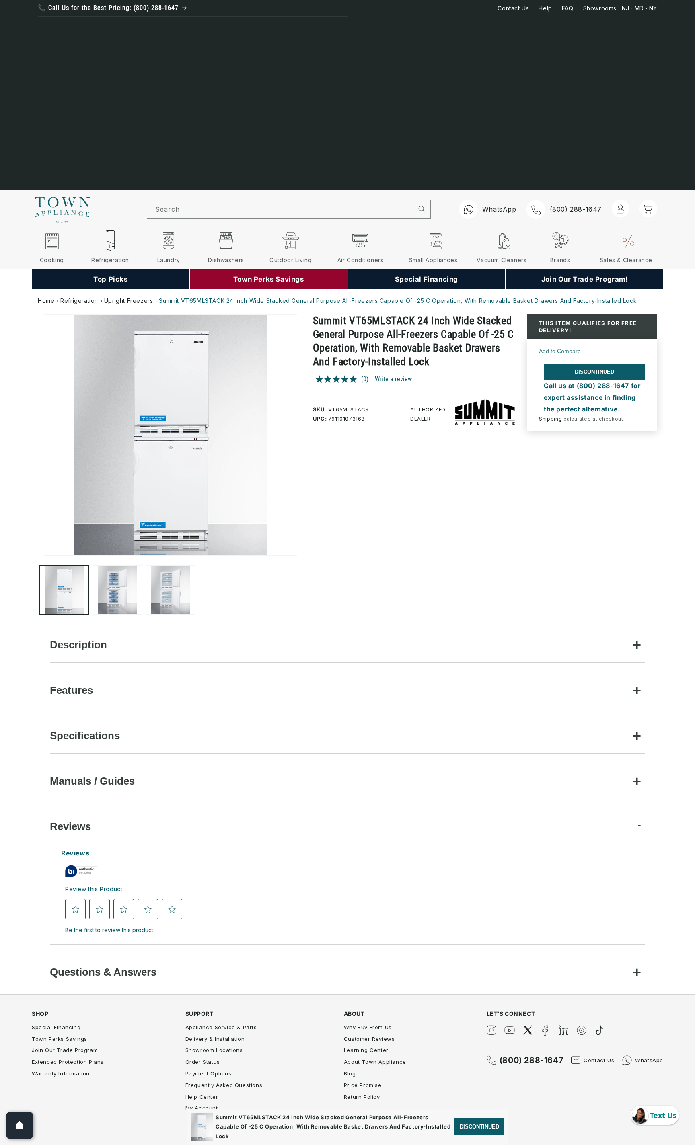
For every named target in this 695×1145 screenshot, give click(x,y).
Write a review (393, 379)
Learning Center (366, 1050)
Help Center (201, 1097)
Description (78, 645)
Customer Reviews (369, 1039)
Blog (350, 1073)
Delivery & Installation (215, 1039)
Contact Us (513, 8)
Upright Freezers (128, 300)
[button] (648, 209)
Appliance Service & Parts (221, 1027)
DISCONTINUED (594, 372)
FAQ (568, 8)
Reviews (70, 826)
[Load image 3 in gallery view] (170, 590)
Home (46, 300)
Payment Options (208, 1073)
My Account (201, 1108)
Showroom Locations (214, 1050)
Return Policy (362, 1097)
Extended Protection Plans (68, 1062)
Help (545, 8)
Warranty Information (61, 1073)
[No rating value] (338, 379)
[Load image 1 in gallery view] (64, 590)
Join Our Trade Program (65, 1050)
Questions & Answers (103, 972)
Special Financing (56, 1027)
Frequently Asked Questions (224, 1085)
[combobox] (280, 209)
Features (71, 690)
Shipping (550, 419)
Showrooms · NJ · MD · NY (620, 8)
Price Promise (363, 1085)
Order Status (202, 1062)
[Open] (19, 1125)
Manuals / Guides (92, 781)
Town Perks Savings (59, 1039)
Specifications (85, 736)
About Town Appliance (375, 1062)
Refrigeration (79, 300)
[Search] (422, 209)
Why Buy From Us (368, 1027)
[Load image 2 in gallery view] (117, 590)
